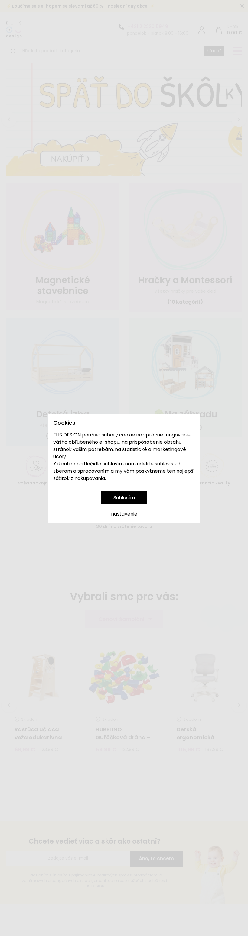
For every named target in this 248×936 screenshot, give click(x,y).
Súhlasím (124, 497)
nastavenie (124, 513)
